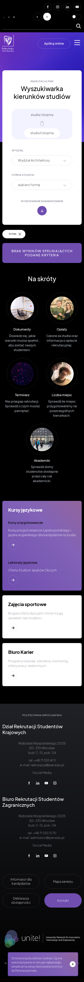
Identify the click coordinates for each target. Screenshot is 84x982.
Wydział (18, 150)
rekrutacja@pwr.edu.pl (47, 765)
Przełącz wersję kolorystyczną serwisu (76, 16)
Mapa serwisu (63, 881)
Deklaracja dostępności (21, 900)
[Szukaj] (78, 26)
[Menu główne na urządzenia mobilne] (77, 43)
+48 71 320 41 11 (44, 760)
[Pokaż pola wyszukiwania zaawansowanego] (42, 210)
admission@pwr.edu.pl (47, 838)
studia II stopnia (42, 133)
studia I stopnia (42, 115)
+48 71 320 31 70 (44, 833)
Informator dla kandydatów (21, 881)
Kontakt (63, 900)
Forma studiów (23, 174)
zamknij (73, 964)
